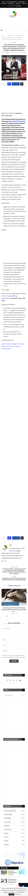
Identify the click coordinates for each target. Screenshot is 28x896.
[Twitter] (10, 5)
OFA (8, 52)
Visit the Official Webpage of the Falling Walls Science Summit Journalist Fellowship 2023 (13, 346)
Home (3, 1)
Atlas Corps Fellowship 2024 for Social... (12, 872)
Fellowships (4, 3)
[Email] (19, 5)
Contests (17, 3)
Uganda (14, 844)
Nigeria (14, 833)
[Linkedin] (12, 5)
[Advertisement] (14, 22)
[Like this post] (9, 84)
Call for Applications (11, 1)
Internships (11, 3)
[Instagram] (14, 5)
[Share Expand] (21, 84)
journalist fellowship (17, 121)
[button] (3, 602)
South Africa (14, 829)
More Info (17, 894)
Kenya (14, 837)
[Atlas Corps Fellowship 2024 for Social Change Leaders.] (4, 872)
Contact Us (24, 3)
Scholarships (21, 1)
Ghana (14, 841)
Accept (11, 894)
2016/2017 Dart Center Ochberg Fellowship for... (12, 881)
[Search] (26, 30)
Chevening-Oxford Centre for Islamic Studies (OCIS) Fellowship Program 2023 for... (14, 609)
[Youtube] (17, 5)
